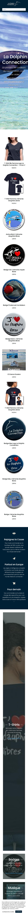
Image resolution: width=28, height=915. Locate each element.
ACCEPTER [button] (18, 911)
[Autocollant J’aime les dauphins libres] (14, 209)
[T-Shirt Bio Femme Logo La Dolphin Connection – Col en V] (14, 138)
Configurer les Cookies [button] (8, 911)
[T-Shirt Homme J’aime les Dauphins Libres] (14, 174)
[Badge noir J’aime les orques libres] (14, 245)
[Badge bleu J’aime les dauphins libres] (14, 454)
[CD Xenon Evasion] (14, 349)
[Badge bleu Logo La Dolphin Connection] (14, 418)
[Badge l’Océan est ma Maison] (14, 280)
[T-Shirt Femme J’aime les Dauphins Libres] (14, 383)
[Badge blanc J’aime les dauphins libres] (14, 314)
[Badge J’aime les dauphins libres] (14, 489)
